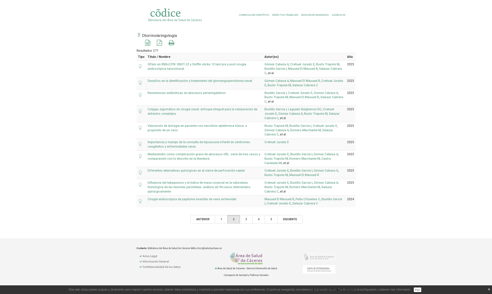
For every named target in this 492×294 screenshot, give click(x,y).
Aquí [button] (417, 289)
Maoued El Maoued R (303, 69)
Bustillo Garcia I (275, 69)
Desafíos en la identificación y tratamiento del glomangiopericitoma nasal (200, 81)
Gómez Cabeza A (276, 64)
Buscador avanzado (315, 14)
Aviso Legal (150, 256)
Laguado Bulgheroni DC (305, 109)
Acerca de (338, 14)
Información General (156, 261)
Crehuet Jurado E (302, 64)
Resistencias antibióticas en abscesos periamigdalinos (187, 93)
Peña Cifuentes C (308, 199)
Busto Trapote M (327, 64)
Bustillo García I (275, 93)
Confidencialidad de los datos (162, 266)
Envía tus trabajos (285, 14)
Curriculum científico (254, 14)
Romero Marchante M (305, 130)
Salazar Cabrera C (305, 85)
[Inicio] (216, 268)
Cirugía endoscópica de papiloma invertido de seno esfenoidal (192, 199)
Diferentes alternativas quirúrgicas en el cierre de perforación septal (196, 170)
